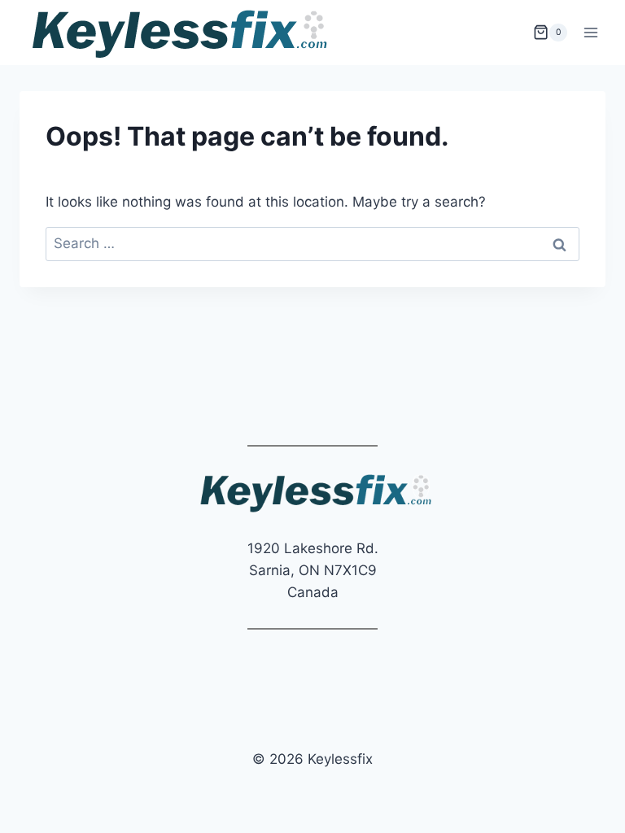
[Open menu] (590, 32)
